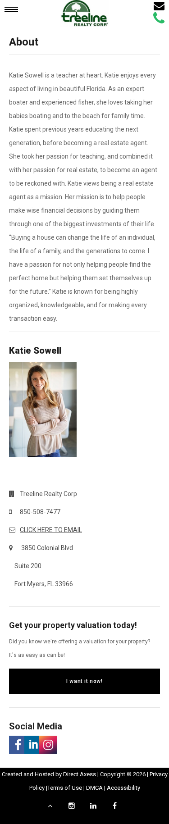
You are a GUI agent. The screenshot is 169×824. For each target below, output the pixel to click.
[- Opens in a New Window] (16, 745)
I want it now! (84, 681)
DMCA (94, 787)
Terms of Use (64, 787)
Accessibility (123, 787)
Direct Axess (79, 774)
